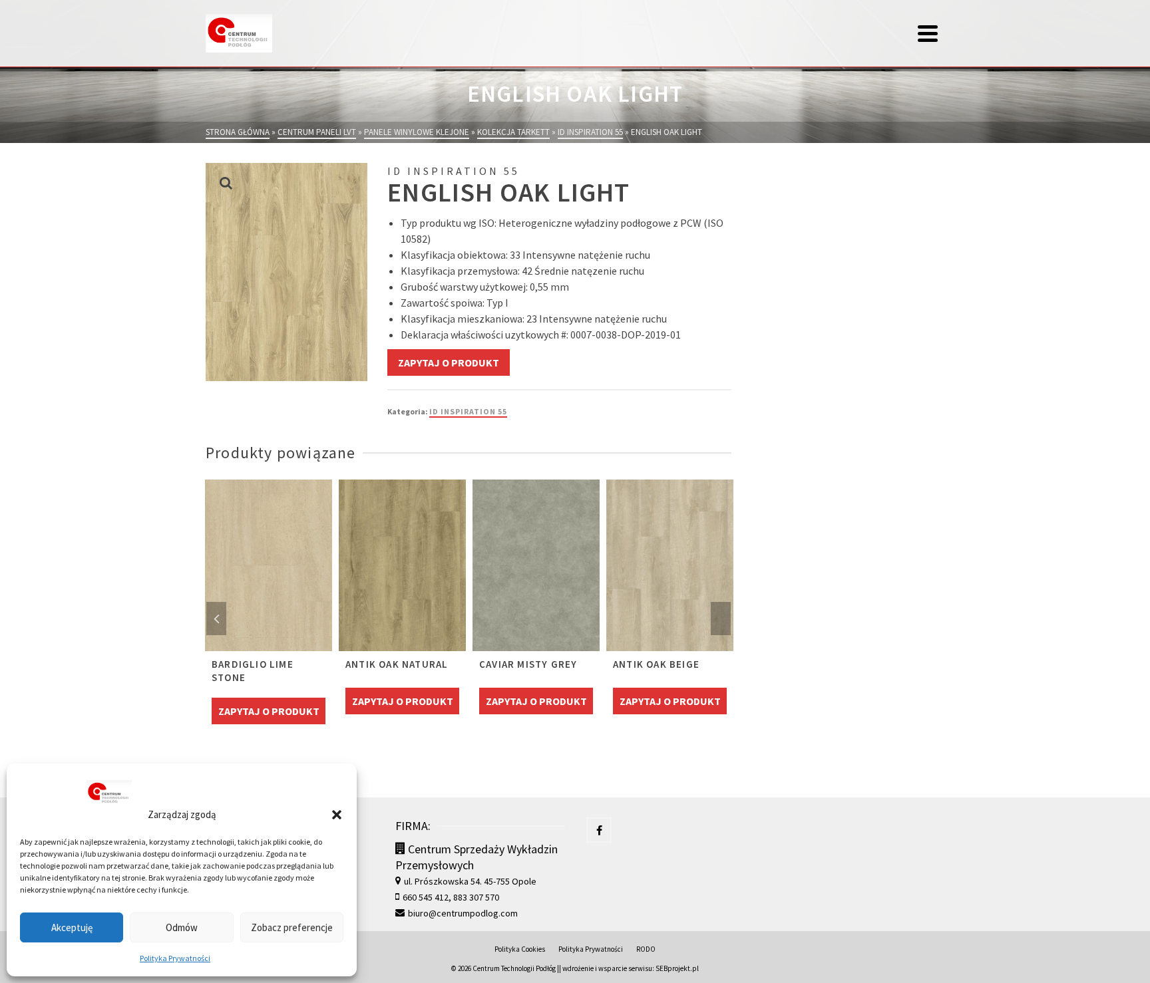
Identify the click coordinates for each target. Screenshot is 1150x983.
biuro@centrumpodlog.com (463, 913)
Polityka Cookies (519, 949)
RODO (646, 949)
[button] (336, 814)
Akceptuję (72, 927)
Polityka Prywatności (175, 958)
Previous (216, 618)
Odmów (182, 927)
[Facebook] (599, 830)
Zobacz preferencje (292, 927)
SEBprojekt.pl (677, 968)
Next (721, 618)
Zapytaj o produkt (448, 362)
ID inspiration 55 (468, 411)
